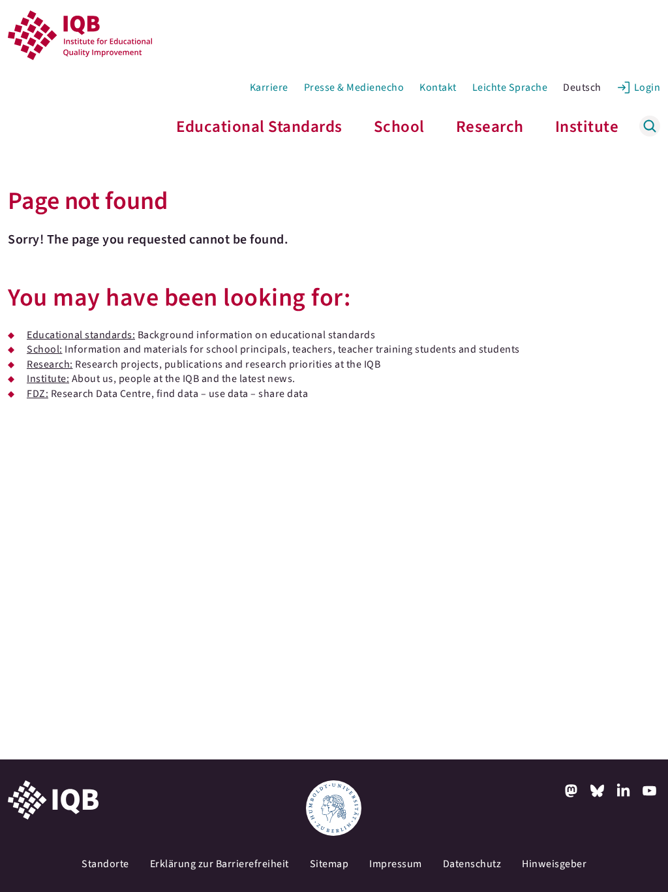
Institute (587, 126)
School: (45, 349)
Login (647, 87)
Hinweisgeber (554, 864)
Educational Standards (259, 126)
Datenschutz (472, 864)
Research (490, 126)
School (399, 126)
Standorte (105, 864)
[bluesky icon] (597, 790)
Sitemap (329, 864)
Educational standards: (81, 335)
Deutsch (582, 87)
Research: (50, 364)
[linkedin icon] (623, 790)
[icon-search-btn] (649, 126)
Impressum (395, 864)
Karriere (269, 87)
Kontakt (438, 87)
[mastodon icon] (571, 790)
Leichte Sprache (510, 87)
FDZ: (37, 394)
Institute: (48, 379)
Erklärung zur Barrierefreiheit (219, 864)
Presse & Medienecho (354, 87)
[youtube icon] (649, 790)
